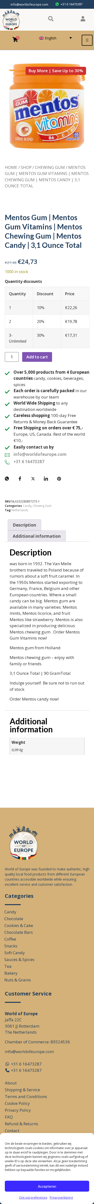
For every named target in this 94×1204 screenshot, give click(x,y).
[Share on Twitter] (33, 479)
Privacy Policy (18, 1110)
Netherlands (19, 510)
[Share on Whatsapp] (7, 479)
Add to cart (37, 356)
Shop (26, 167)
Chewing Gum (50, 167)
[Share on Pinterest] (59, 479)
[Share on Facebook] (20, 479)
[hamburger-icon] (87, 40)
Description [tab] (24, 525)
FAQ (9, 1117)
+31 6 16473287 (28, 461)
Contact (12, 1130)
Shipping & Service (22, 1089)
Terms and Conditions (26, 1096)
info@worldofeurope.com (29, 4)
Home (11, 167)
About (11, 1083)
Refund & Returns (21, 1123)
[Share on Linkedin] (46, 479)
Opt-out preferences (33, 1197)
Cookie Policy (17, 1103)
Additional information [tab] (37, 536)
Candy (27, 506)
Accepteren (47, 1186)
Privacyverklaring (61, 1197)
